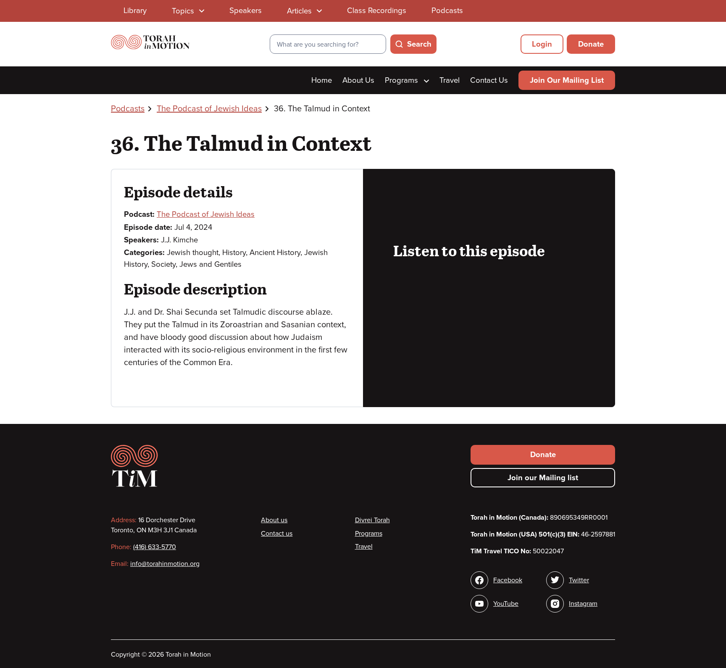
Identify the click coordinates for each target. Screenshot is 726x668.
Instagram (583, 604)
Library (135, 10)
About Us (358, 80)
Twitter (579, 580)
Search (419, 44)
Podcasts (447, 10)
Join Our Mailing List (567, 80)
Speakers (245, 10)
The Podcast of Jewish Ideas (209, 109)
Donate (591, 44)
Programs (402, 80)
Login (542, 44)
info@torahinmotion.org (165, 564)
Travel (449, 80)
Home (321, 80)
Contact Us (489, 80)
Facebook (507, 580)
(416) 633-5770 (154, 547)
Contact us (276, 533)
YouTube (505, 604)
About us (274, 520)
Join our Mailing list (543, 477)
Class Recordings (376, 10)
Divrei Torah (372, 520)
